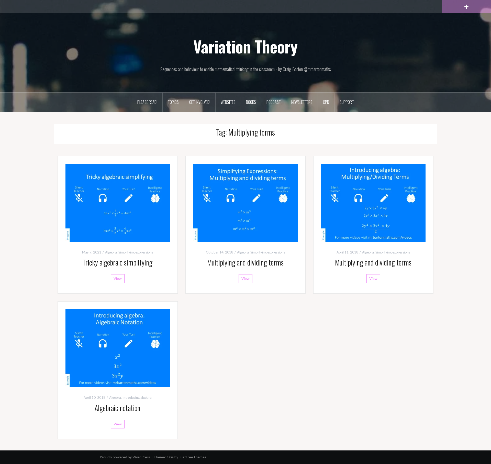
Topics (173, 102)
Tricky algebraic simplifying (117, 262)
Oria (170, 457)
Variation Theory (245, 46)
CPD (326, 102)
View (118, 278)
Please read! (147, 102)
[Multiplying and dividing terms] (245, 202)
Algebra (111, 252)
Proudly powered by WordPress (125, 457)
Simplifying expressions (135, 252)
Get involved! (199, 102)
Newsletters (302, 102)
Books (251, 102)
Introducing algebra (137, 397)
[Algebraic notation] (117, 348)
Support (347, 102)
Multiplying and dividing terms (245, 262)
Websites (228, 102)
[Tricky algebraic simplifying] (117, 202)
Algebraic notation (117, 408)
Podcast (273, 102)
